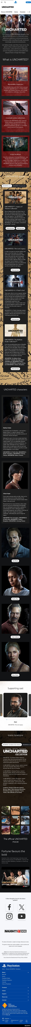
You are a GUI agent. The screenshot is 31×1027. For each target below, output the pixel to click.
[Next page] (29, 11)
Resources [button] (4, 997)
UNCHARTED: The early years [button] (19, 185)
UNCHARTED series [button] (7, 185)
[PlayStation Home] (15, 2)
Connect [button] (4, 1000)
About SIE (4, 974)
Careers (3, 976)
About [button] (3, 972)
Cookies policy (21, 1021)
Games (16, 12)
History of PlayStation (6, 984)
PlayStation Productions (7, 980)
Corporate (4, 982)
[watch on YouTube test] (25, 886)
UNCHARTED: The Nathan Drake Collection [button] (12, 744)
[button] (15, 560)
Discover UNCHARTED (6, 12)
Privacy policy (6, 1021)
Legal (3, 1020)
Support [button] (4, 993)
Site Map (27, 1021)
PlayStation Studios (6, 978)
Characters (22, 12)
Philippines (7, 1018)
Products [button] (4, 987)
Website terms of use (14, 1021)
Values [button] (4, 990)
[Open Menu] (1, 2)
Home (3, 969)
